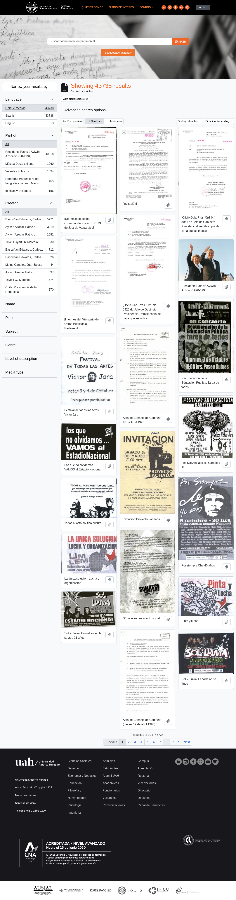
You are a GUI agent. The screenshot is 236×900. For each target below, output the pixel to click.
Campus (143, 761)
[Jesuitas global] (130, 890)
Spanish (29, 116)
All (7, 144)
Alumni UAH (111, 775)
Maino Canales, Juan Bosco (29, 265)
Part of (10, 135)
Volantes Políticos (29, 172)
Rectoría (143, 775)
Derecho (73, 768)
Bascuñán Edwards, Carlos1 (29, 250)
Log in (202, 7)
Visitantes (109, 797)
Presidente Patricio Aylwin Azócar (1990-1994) (29, 154)
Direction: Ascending (217, 121)
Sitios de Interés (121, 7)
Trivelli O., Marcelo (29, 281)
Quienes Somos (92, 7)
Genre (10, 345)
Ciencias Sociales (79, 761)
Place (9, 318)
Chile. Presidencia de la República (29, 289)
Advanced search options (85, 110)
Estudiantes (110, 768)
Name (10, 304)
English (29, 124)
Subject (11, 331)
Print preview (74, 121)
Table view (115, 121)
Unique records (29, 109)
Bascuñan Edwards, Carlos (29, 220)
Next (187, 742)
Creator (11, 203)
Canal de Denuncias (151, 805)
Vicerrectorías (147, 783)
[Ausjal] (42, 890)
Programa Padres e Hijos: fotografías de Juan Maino (29, 181)
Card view (96, 121)
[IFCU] (159, 890)
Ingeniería (74, 812)
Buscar (180, 41)
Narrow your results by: (30, 87)
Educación (75, 783)
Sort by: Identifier (188, 121)
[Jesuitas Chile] (100, 890)
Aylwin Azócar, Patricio (29, 273)
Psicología (74, 805)
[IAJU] (71, 890)
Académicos (111, 783)
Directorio (144, 790)
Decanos (144, 797)
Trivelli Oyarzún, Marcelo (29, 243)
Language (13, 99)
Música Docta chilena (29, 165)
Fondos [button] (145, 7)
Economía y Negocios (82, 775)
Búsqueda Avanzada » (118, 52)
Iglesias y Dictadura (29, 192)
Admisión (109, 761)
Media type (14, 372)
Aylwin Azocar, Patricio (29, 235)
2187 (175, 742)
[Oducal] (189, 890)
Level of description (21, 359)
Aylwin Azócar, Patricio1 (29, 228)
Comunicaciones (114, 805)
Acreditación (146, 768)
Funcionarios (111, 790)
